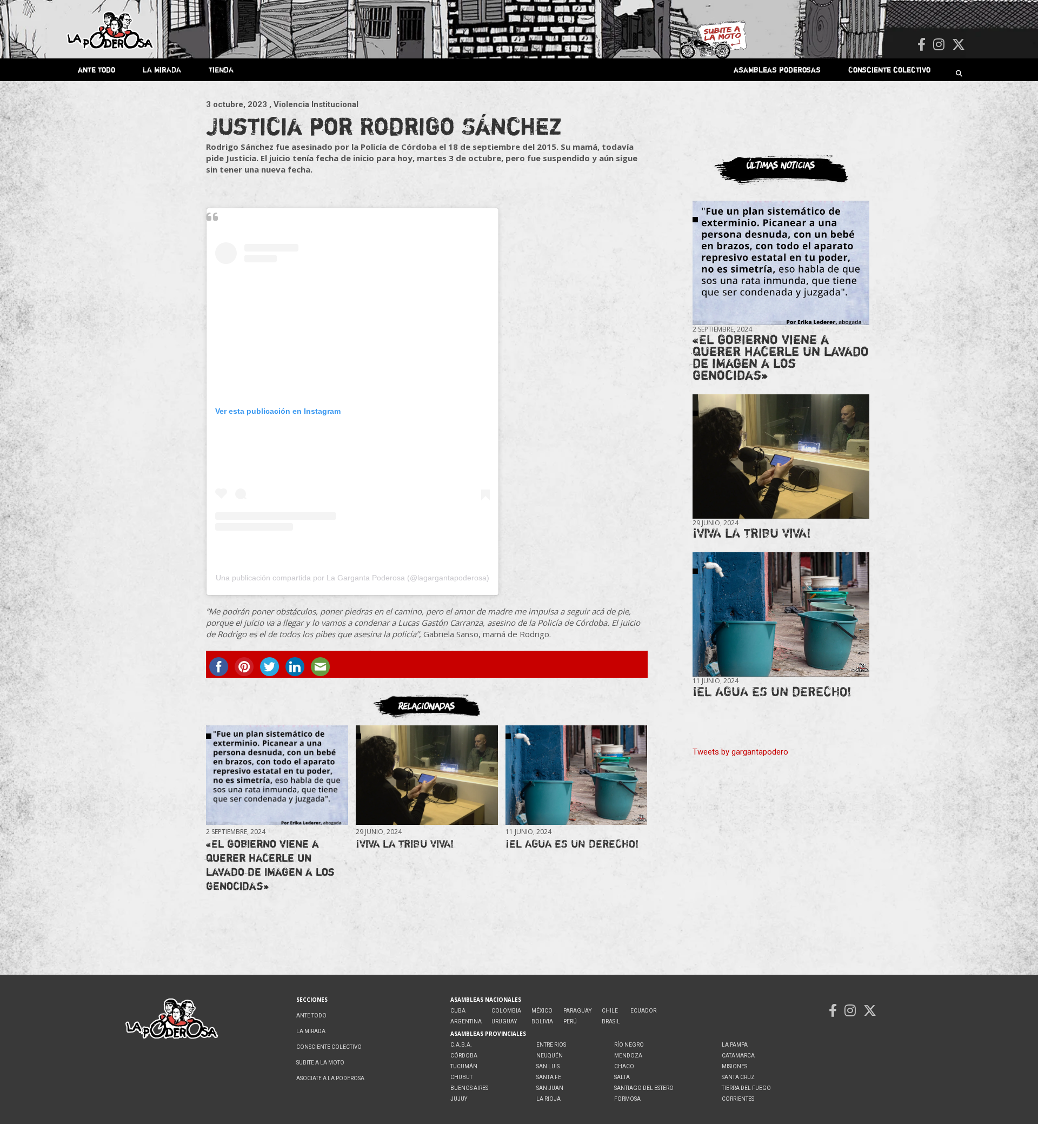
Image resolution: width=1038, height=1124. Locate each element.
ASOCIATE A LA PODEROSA (330, 1078)
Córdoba (463, 1056)
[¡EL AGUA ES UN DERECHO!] (576, 775)
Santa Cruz (738, 1077)
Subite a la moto (320, 1063)
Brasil (611, 1021)
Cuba (457, 1011)
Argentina (466, 1021)
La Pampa (735, 1045)
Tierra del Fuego (746, 1088)
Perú (570, 1021)
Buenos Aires (469, 1088)
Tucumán (463, 1066)
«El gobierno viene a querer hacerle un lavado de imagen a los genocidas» (270, 864)
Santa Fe (548, 1077)
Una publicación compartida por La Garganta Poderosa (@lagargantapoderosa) (352, 577)
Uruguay (504, 1021)
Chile (610, 1011)
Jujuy (458, 1099)
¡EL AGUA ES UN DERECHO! (571, 843)
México (542, 1011)
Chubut (461, 1077)
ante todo (96, 69)
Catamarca (738, 1056)
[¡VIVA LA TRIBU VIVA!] (426, 775)
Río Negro (629, 1045)
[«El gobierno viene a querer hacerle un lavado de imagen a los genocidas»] (276, 775)
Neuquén (549, 1056)
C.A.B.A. (461, 1045)
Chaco (624, 1066)
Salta (622, 1077)
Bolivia (542, 1021)
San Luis (548, 1066)
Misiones (734, 1066)
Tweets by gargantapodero (740, 752)
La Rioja (548, 1099)
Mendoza (628, 1056)
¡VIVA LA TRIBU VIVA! (405, 843)
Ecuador (643, 1011)
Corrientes (738, 1099)
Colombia (506, 1011)
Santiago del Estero (644, 1088)
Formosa (627, 1099)
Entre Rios (551, 1045)
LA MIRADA (162, 69)
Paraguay (577, 1011)
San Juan (549, 1088)
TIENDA (221, 69)
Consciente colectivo (889, 69)
